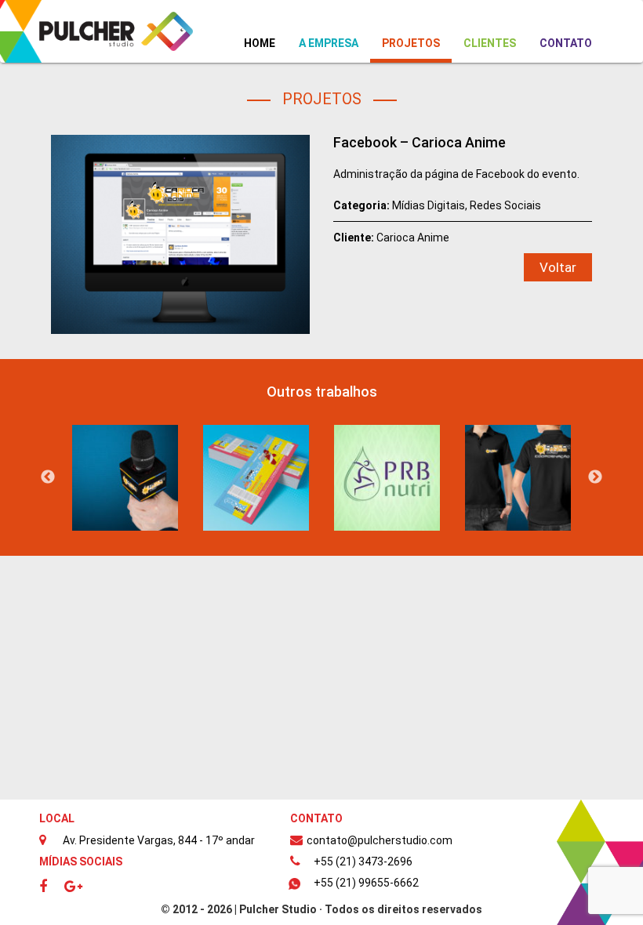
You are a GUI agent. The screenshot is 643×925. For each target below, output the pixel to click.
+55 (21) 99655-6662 (366, 882)
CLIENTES (489, 43)
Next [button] (595, 477)
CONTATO (565, 43)
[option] (125, 478)
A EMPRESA (328, 43)
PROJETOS (411, 43)
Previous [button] (48, 477)
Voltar (557, 267)
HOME (265, 42)
